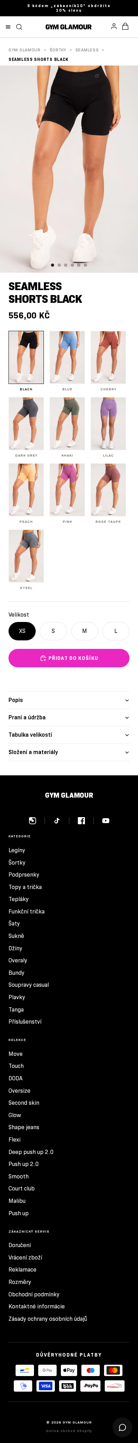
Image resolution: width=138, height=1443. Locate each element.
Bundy (16, 972)
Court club (21, 1188)
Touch (16, 1066)
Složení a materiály (33, 752)
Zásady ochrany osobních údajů (47, 1318)
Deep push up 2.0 (31, 1152)
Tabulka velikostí (30, 734)
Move (15, 1054)
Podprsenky (23, 874)
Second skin (23, 1102)
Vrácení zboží (25, 1257)
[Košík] (125, 27)
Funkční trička (26, 911)
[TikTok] (61, 820)
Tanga (16, 1009)
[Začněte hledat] (19, 26)
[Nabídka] (8, 27)
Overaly (17, 960)
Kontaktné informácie (36, 1306)
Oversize (19, 1090)
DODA (15, 1078)
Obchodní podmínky (33, 1294)
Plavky (16, 997)
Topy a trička (25, 887)
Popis (15, 700)
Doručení (19, 1245)
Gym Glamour (24, 49)
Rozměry (19, 1282)
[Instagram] (37, 820)
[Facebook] (86, 820)
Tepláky (18, 899)
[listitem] (26, 361)
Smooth (18, 1176)
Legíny (16, 850)
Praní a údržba (27, 717)
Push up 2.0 (23, 1164)
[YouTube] (105, 820)
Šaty (14, 923)
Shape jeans (23, 1127)
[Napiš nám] (122, 1427)
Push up (18, 1213)
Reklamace (22, 1269)
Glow (14, 1115)
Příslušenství (24, 1021)
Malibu (16, 1201)
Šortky (58, 49)
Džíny (15, 948)
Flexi (14, 1139)
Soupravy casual (28, 984)
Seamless (87, 49)
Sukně (16, 936)
